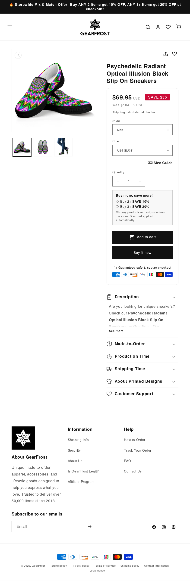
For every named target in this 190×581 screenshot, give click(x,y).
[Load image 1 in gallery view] (22, 147)
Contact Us (133, 471)
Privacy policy (81, 565)
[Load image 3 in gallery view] (63, 147)
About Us (75, 460)
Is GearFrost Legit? (83, 471)
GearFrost (38, 565)
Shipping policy (130, 565)
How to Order (134, 439)
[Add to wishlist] (174, 54)
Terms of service (105, 565)
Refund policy (58, 565)
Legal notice (97, 570)
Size (115, 141)
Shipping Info (78, 439)
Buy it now (142, 252)
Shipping (118, 112)
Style (116, 120)
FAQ (127, 460)
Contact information (156, 565)
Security (74, 450)
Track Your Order (138, 450)
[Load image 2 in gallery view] (43, 147)
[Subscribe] (90, 526)
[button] (10, 27)
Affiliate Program (81, 481)
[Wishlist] (168, 27)
